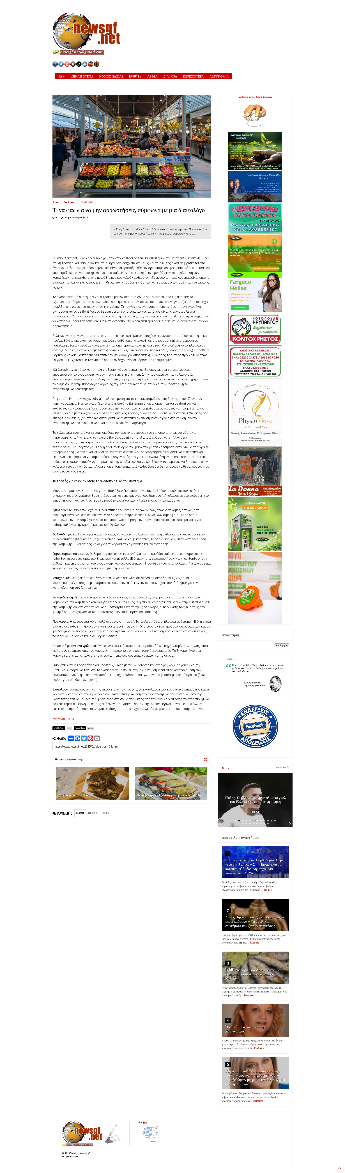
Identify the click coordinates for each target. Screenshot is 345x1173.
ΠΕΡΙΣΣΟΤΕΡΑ (193, 76)
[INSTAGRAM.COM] (73, 65)
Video (227, 767)
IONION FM (135, 76)
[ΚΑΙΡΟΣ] (85, 65)
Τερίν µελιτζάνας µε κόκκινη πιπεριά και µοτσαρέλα (169, 795)
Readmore (255, 811)
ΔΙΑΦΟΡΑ (170, 76)
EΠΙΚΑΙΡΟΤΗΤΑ (81, 76)
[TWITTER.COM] (61, 65)
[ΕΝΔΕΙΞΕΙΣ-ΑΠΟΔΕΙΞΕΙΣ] (90, 65)
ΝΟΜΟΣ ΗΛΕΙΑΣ (111, 76)
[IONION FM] (96, 65)
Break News (69, 202)
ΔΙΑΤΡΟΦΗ (87, 202)
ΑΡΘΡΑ (152, 76)
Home (61, 76)
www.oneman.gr (63, 718)
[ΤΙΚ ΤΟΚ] (79, 65)
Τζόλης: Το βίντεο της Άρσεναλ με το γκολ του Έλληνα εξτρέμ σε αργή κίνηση (255, 799)
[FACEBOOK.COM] (55, 65)
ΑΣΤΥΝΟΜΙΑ (219, 76)
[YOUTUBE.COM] (67, 65)
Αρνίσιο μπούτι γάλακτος (74, 795)
